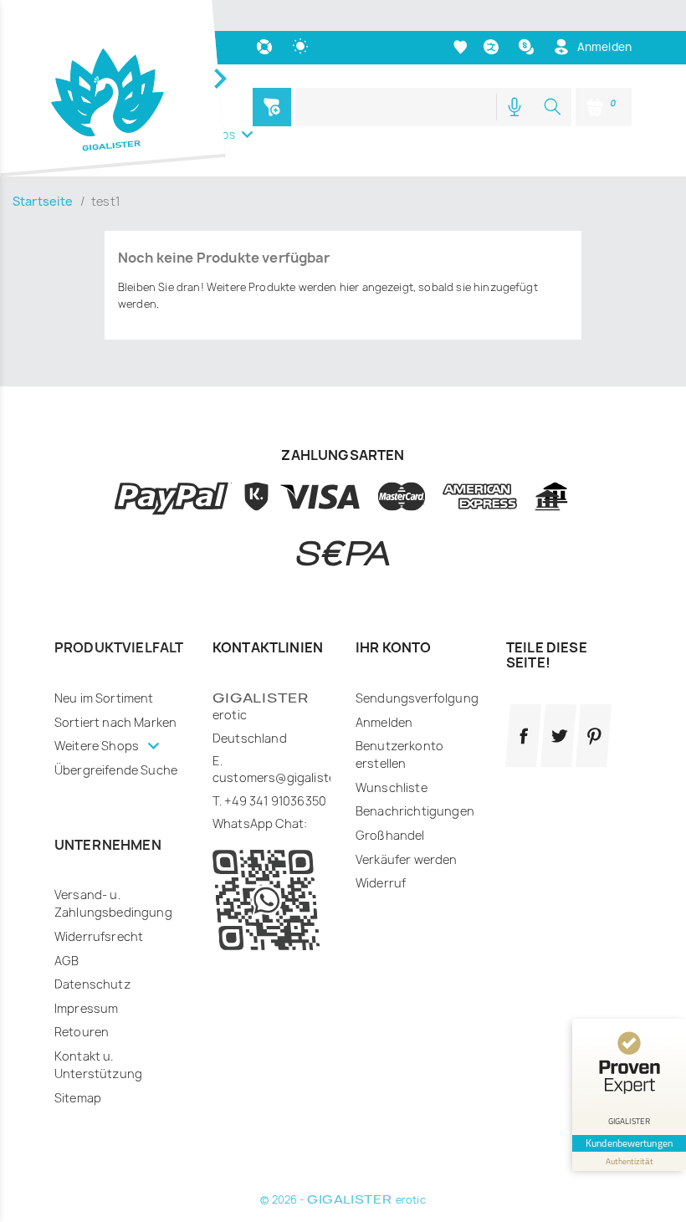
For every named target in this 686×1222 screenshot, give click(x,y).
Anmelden (384, 722)
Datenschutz (92, 984)
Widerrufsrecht (98, 936)
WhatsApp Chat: (259, 823)
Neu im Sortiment (104, 698)
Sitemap (77, 1098)
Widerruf (381, 883)
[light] (302, 46)
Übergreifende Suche (115, 770)
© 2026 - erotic (342, 1200)
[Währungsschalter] (528, 46)
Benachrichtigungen (415, 811)
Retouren (81, 1032)
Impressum (86, 1008)
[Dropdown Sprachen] (493, 47)
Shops (218, 134)
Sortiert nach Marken (115, 722)
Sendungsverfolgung (417, 698)
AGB (66, 961)
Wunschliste (391, 787)
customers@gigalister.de (284, 777)
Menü (272, 107)
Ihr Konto (393, 647)
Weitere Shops (97, 746)
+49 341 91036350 (275, 801)
